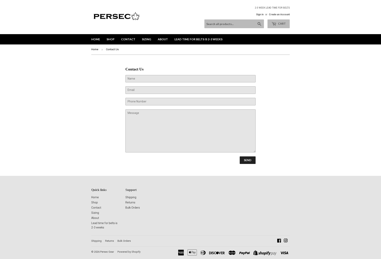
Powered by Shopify (128, 251)
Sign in (260, 14)
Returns (130, 202)
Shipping (130, 197)
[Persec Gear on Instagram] (286, 241)
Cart (281, 23)
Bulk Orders (132, 207)
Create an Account (279, 14)
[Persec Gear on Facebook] (279, 241)
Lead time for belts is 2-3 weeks (198, 39)
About (163, 39)
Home (95, 39)
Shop (110, 39)
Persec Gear (107, 251)
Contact (128, 39)
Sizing (146, 39)
